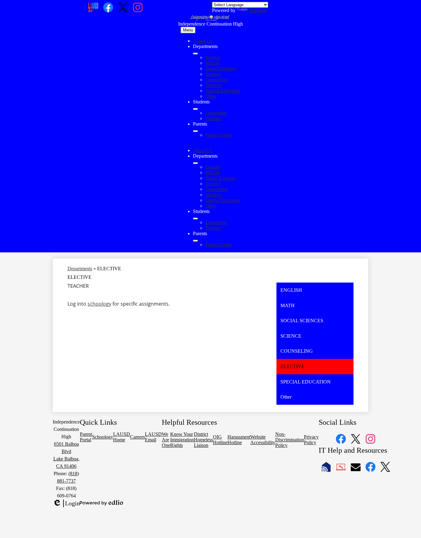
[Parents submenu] (195, 131)
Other (210, 96)
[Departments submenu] (195, 53)
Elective (213, 85)
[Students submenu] (195, 109)
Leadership (216, 112)
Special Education (222, 90)
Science (212, 74)
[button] (195, 163)
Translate (258, 10)
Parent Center (218, 135)
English (212, 57)
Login (66, 503)
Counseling (216, 79)
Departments (79, 268)
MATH (212, 63)
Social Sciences (220, 68)
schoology (99, 303)
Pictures (213, 118)
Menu (188, 30)
